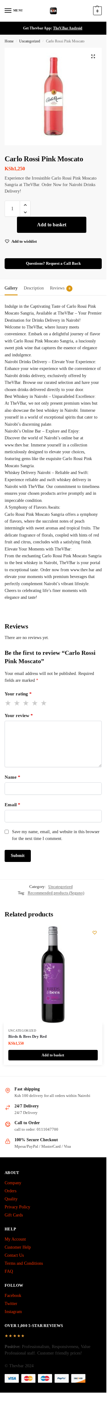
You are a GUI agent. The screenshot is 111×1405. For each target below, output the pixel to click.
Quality (11, 1199)
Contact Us (14, 1255)
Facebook (13, 1295)
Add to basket (51, 224)
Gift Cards (14, 1215)
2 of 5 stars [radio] (17, 703)
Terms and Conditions (24, 1263)
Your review (19, 715)
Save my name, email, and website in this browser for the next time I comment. (56, 835)
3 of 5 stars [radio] (26, 703)
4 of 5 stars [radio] (35, 703)
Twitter (11, 1303)
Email (12, 804)
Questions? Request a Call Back (53, 263)
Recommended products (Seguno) (56, 892)
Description (34, 288)
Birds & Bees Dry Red (27, 1036)
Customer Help (18, 1247)
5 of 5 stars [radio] (44, 703)
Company (13, 1183)
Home (9, 41)
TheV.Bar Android (67, 28)
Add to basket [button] (53, 1055)
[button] (97, 11)
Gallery (11, 288)
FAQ (9, 1271)
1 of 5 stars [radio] (8, 703)
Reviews (60, 288)
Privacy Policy (17, 1207)
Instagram (13, 1311)
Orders (10, 1191)
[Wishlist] (94, 932)
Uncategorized (29, 41)
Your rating (18, 693)
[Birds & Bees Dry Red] (53, 974)
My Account (15, 1239)
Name (12, 777)
